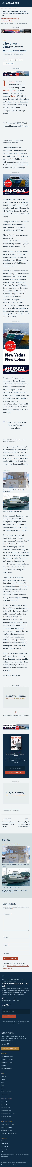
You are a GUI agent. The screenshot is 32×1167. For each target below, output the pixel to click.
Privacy (3, 1164)
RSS (2, 1151)
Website (6, 953)
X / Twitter (4, 1146)
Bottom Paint (5, 1104)
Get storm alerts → (7, 21)
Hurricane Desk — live (8, 1113)
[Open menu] (28, 3)
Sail (2, 1085)
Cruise (3, 1079)
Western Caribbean (7, 1062)
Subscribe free (8, 1016)
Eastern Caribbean (7, 1056)
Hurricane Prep (6, 1110)
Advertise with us (6, 1127)
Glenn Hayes (8, 54)
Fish (2, 1082)
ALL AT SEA (7, 1033)
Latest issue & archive (7, 1124)
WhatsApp (4, 1149)
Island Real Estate (6, 1091)
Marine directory (6, 1130)
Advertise (14, 1164)
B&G (14, 90)
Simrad (6, 90)
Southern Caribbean (7, 1059)
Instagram (4, 1143)
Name (6, 937)
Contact (9, 1164)
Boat (4, 40)
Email (6, 945)
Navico (13, 96)
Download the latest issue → (10, 1048)
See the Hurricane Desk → (10, 18)
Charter (3, 1076)
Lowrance (11, 82)
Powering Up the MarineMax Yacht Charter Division (24, 822)
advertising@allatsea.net (8, 1043)
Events (3, 1088)
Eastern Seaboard (6, 1068)
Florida (3, 1065)
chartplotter (7, 810)
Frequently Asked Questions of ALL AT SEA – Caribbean (8, 824)
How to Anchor (6, 1102)
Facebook (4, 1141)
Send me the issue (15, 772)
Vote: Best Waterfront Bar (9, 1133)
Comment (7, 914)
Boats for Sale (5, 1094)
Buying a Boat (5, 1107)
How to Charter (6, 1116)
